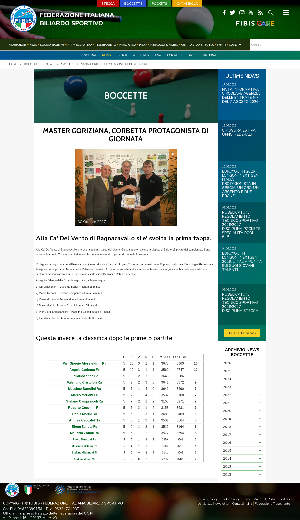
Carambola (187, 3)
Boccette (133, 3)
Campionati (210, 55)
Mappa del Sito (264, 499)
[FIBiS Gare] (248, 23)
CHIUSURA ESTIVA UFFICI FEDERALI (239, 132)
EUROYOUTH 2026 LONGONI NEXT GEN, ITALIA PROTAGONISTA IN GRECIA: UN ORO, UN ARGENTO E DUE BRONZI (240, 183)
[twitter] (232, 12)
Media (143, 44)
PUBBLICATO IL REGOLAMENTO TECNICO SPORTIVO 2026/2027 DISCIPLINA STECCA (240, 302)
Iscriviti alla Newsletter (213, 503)
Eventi (221, 44)
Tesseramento (105, 44)
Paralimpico (127, 44)
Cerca (246, 499)
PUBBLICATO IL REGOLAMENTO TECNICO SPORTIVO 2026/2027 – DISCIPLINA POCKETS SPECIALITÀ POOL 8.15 (241, 224)
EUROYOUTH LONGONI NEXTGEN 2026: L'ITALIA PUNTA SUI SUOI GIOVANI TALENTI (242, 261)
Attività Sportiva (80, 44)
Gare (191, 55)
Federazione (17, 44)
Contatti (174, 55)
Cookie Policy (230, 499)
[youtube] (251, 12)
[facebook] (224, 12)
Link (249, 503)
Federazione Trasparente (272, 503)
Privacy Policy (208, 499)
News (33, 44)
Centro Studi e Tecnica (197, 44)
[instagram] (242, 12)
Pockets (159, 3)
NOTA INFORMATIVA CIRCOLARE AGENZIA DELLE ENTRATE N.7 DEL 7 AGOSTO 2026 (241, 95)
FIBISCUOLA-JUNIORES (164, 44)
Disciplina (88, 55)
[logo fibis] (23, 30)
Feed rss (284, 499)
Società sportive (52, 44)
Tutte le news (242, 333)
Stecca (108, 3)
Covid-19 (235, 44)
